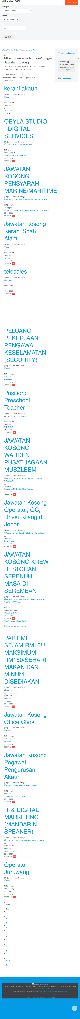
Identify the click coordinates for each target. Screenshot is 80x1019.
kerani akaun (20, 88)
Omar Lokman (9, 541)
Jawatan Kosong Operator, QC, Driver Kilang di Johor (25, 513)
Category (5, 6)
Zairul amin (8, 891)
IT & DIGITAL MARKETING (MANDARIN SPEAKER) (21, 820)
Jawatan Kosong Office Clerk (25, 718)
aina (5, 108)
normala (7, 258)
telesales (15, 271)
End (7, 965)
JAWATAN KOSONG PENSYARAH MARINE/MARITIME (30, 179)
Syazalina (8, 741)
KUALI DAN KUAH (11, 613)
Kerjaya (16, 50)
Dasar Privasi (50, 997)
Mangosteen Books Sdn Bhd (14, 796)
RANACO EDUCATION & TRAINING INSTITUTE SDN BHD (26, 210)
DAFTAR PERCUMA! (69, 3)
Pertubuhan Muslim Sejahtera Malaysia (18, 489)
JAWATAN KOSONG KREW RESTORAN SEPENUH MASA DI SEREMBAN (26, 572)
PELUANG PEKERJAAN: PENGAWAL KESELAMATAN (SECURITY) (25, 345)
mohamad (8, 701)
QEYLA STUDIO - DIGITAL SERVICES (25, 128)
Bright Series (9, 851)
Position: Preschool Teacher (17, 399)
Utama (4, 50)
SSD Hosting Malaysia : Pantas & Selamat (53, 991)
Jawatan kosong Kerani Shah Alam (25, 230)
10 (7, 955)
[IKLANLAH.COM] (11, 2)
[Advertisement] (26, 309)
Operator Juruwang (16, 868)
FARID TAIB (8, 427)
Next (8, 960)
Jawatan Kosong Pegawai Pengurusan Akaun (25, 765)
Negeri (5, 15)
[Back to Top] (74, 1008)
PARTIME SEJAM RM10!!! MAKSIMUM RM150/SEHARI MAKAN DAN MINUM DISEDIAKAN (25, 659)
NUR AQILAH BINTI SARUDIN (15, 155)
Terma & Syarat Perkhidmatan (35, 997)
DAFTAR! (75, 2)
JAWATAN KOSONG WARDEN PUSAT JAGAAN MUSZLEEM (25, 454)
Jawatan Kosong (32, 50)
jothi (5, 288)
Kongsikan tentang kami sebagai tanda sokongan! (66, 67)
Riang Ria (8, 379)
